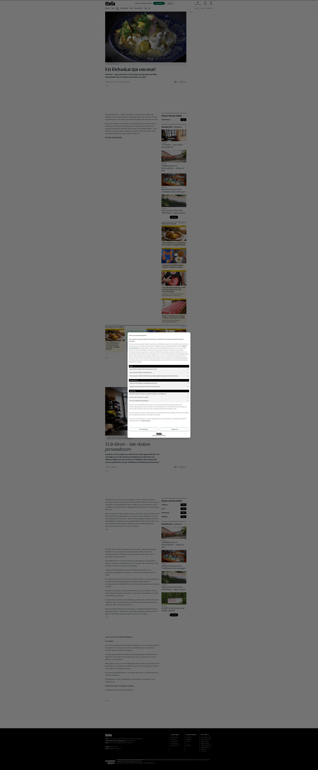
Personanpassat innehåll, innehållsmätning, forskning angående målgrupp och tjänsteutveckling (154, 376)
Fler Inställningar (143, 429)
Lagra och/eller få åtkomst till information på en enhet (143, 369)
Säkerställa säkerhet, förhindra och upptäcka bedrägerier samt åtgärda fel (148, 394)
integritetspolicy (145, 420)
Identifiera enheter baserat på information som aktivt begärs (145, 386)
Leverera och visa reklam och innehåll (139, 397)
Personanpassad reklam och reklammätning (140, 372)
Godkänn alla (174, 429)
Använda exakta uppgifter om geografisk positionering (143, 383)
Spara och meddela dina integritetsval (139, 400)
